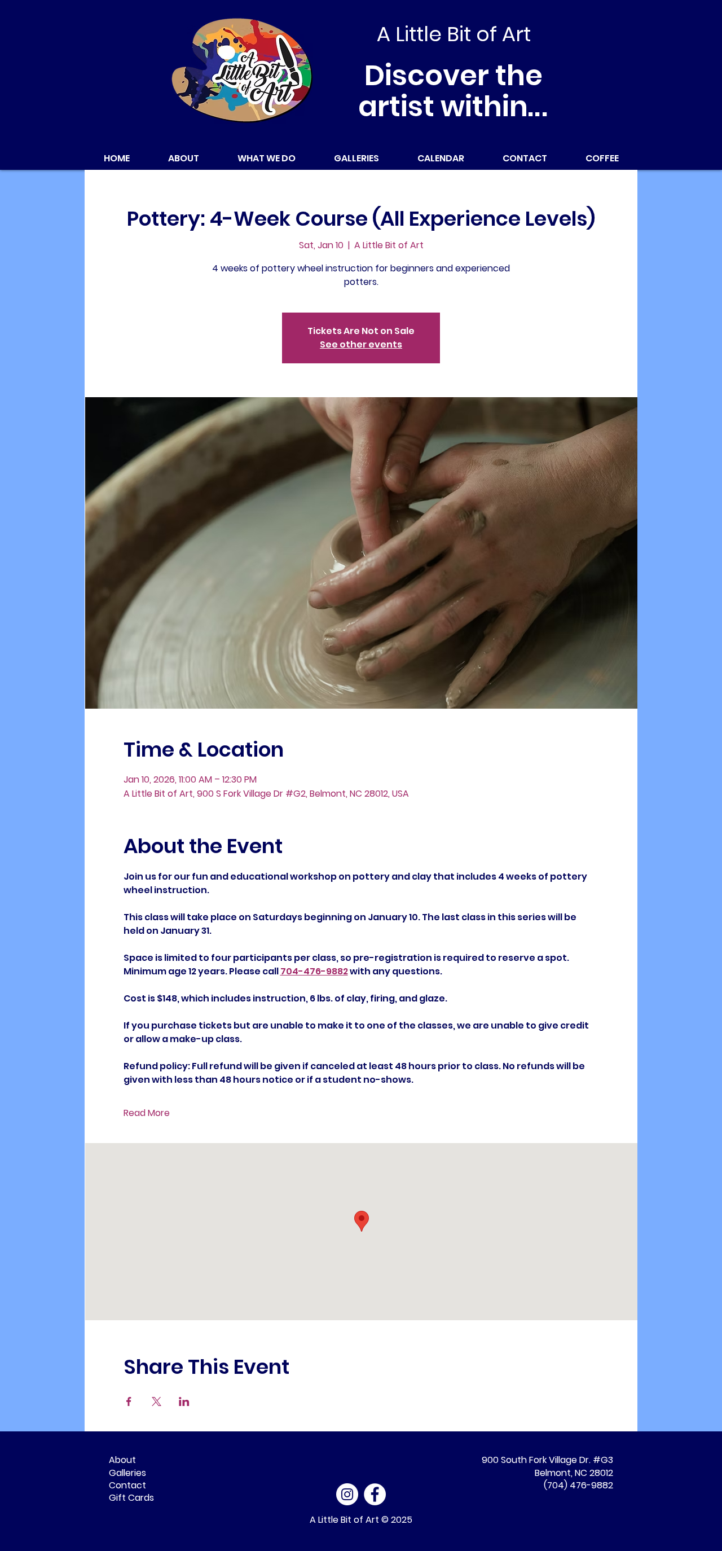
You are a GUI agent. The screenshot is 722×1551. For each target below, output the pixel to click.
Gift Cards (131, 1497)
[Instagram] (347, 1494)
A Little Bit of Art (344, 1519)
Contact (127, 1485)
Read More (147, 1113)
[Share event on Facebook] (129, 1401)
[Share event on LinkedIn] (184, 1401)
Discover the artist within (453, 90)
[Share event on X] (156, 1401)
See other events (361, 344)
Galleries (127, 1472)
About (122, 1459)
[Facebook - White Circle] (375, 1494)
